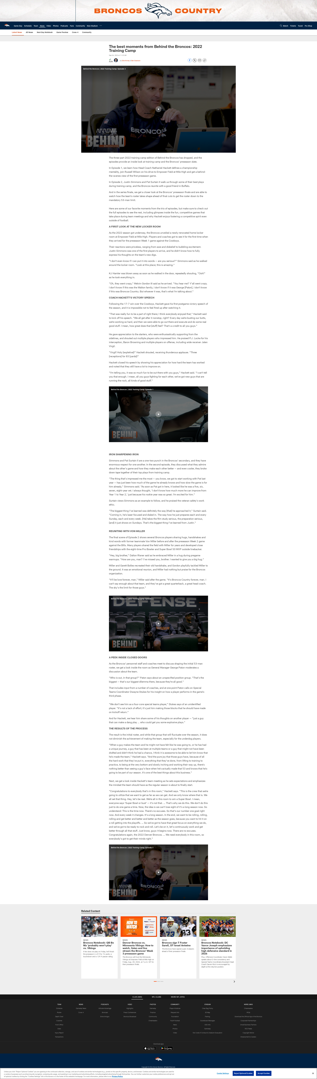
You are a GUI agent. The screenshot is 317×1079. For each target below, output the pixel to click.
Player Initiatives (175, 1008)
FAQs (248, 1012)
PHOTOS (153, 1004)
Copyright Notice (248, 1033)
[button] (158, 109)
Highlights (129, 1008)
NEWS (81, 1004)
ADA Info (208, 1025)
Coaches (59, 1020)
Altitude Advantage (105, 1008)
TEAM (59, 1004)
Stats (59, 1028)
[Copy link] (205, 60)
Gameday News (81, 1008)
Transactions (59, 1037)
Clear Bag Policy (207, 1008)
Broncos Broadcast (130, 1016)
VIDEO (130, 1004)
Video (175, 1033)
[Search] (281, 25)
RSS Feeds (248, 1028)
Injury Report (59, 1033)
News (175, 1025)
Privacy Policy (117, 1076)
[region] (158, 1073)
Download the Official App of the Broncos (248, 1016)
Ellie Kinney (126, 60)
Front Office (59, 1025)
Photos (175, 1028)
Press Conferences (130, 1012)
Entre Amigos (104, 1016)
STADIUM (207, 1004)
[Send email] (200, 62)
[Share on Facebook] (190, 62)
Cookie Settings (223, 1073)
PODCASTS (105, 1004)
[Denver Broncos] (158, 1059)
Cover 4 (81, 1012)
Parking (207, 1016)
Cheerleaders (153, 1020)
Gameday (153, 1008)
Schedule (59, 1008)
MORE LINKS (248, 1004)
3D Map (207, 1012)
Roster (59, 1012)
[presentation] (235, 982)
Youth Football (175, 1020)
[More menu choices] (101, 26)
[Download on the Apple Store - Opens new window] (150, 1048)
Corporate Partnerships (248, 1020)
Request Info (175, 1012)
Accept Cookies (264, 1073)
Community (153, 1016)
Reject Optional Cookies (243, 1073)
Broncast (105, 1012)
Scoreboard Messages (207, 1020)
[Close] (313, 1073)
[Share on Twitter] (195, 62)
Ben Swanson (135, 60)
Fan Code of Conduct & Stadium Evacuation (207, 1033)
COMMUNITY (175, 1004)
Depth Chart (59, 1016)
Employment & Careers (248, 1037)
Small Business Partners (248, 1025)
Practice (153, 1012)
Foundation (175, 1016)
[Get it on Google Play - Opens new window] (167, 1049)
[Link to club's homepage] (7, 25)
